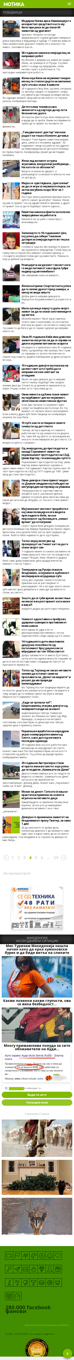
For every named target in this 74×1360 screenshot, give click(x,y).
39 (56, 857)
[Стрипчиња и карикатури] (49, 1269)
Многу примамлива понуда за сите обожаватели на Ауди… (37, 1047)
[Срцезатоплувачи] (58, 1255)
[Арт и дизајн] (41, 1269)
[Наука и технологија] (9, 1282)
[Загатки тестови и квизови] (9, 1269)
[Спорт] (49, 1282)
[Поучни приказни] (9, 1296)
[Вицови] (49, 1255)
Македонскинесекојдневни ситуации (37, 939)
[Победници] (33, 1282)
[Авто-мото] (17, 1296)
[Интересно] (58, 1269)
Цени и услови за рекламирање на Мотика (47, 1325)
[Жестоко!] (33, 1269)
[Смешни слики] (25, 1269)
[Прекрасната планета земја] (25, 1282)
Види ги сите (37, 1095)
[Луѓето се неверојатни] (17, 1269)
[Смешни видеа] (9, 1255)
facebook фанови (28, 1310)
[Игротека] (33, 1255)
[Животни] (58, 1282)
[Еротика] (41, 1255)
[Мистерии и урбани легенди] (25, 1255)
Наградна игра (37, 1102)
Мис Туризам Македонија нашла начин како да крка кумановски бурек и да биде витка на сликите (37, 949)
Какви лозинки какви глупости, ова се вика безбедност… (37, 1002)
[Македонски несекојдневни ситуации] (17, 1255)
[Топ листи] (41, 1282)
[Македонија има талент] (17, 1282)
